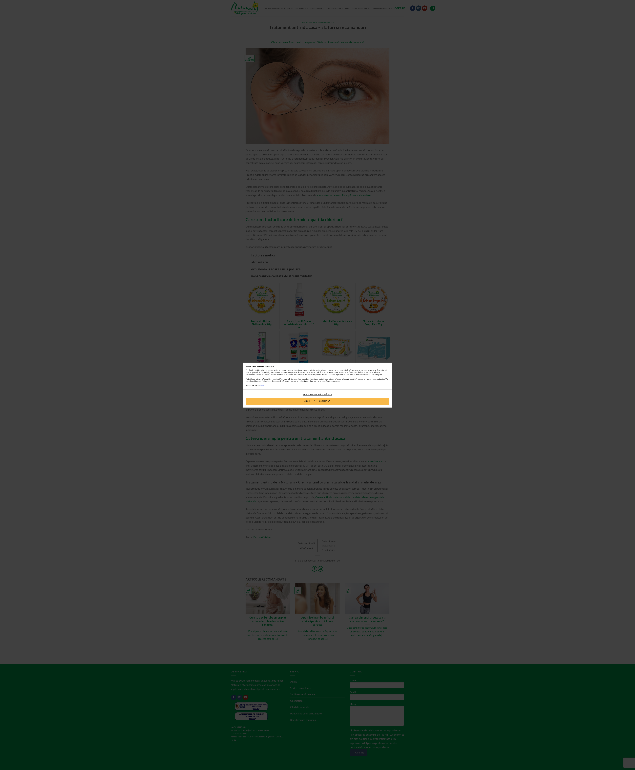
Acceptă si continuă (317, 401)
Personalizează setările (317, 394)
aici (262, 385)
